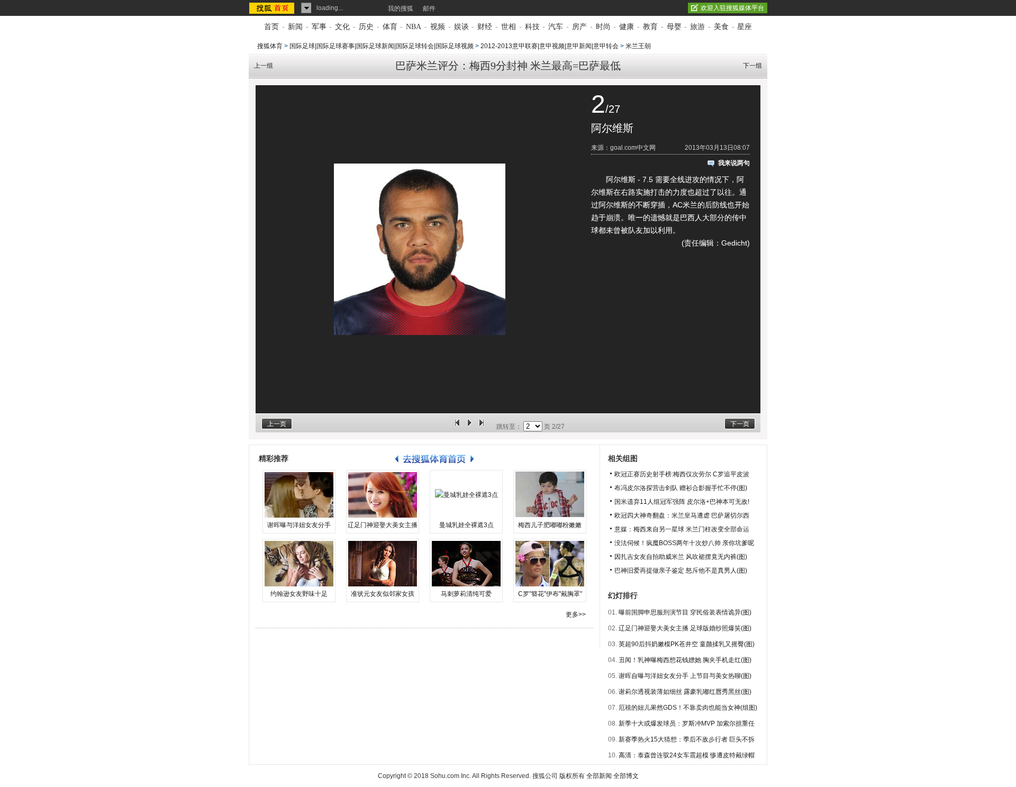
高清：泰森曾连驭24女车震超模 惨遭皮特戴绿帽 (687, 755)
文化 (342, 27)
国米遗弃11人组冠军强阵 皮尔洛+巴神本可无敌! (681, 501)
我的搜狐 (400, 8)
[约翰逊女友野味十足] (299, 563)
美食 (721, 27)
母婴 (674, 27)
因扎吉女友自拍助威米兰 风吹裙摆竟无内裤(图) (680, 556)
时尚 (603, 27)
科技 (532, 27)
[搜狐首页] (272, 8)
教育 (650, 27)
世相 (508, 27)
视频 (437, 27)
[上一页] (457, 426)
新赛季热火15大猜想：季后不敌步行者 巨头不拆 (687, 739)
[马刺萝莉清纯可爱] (466, 563)
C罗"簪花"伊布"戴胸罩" (550, 594)
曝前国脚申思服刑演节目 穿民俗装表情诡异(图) (685, 612)
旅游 (697, 27)
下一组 (752, 65)
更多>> (576, 614)
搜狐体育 (270, 46)
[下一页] (481, 426)
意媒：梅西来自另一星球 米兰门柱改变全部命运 (681, 529)
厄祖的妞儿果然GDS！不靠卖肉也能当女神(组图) (688, 707)
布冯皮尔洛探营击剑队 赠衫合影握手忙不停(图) (680, 488)
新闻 (295, 27)
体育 (390, 27)
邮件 (429, 8)
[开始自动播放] (469, 426)
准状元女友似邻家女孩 (382, 594)
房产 (579, 27)
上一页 (276, 424)
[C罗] (550, 563)
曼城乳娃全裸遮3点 (466, 525)
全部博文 (626, 776)
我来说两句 (734, 163)
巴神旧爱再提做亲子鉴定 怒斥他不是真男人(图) (680, 570)
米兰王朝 (638, 46)
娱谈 (461, 27)
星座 (744, 27)
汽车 (555, 27)
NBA (413, 27)
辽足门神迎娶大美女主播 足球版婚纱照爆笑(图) (685, 628)
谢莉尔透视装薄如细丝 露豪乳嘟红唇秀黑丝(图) (685, 691)
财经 (484, 27)
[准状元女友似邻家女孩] (383, 563)
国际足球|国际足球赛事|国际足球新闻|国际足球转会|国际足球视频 (381, 46)
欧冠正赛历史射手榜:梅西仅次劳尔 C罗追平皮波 (681, 474)
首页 (271, 27)
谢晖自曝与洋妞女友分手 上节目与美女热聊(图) (685, 676)
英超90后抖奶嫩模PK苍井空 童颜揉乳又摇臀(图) (687, 644)
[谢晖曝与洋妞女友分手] (299, 495)
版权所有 (572, 776)
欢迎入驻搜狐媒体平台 (732, 8)
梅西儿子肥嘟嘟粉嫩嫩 (550, 525)
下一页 (739, 424)
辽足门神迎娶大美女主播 (383, 525)
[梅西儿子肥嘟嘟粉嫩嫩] (550, 495)
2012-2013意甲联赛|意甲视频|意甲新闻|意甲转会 (549, 46)
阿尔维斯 (612, 128)
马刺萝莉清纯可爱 (466, 594)
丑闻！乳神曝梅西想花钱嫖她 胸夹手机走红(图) (685, 660)
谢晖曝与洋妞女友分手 (299, 525)
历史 (366, 27)
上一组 (263, 65)
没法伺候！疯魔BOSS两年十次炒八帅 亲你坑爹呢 (684, 543)
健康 (626, 27)
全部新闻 (599, 776)
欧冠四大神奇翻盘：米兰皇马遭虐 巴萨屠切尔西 (681, 515)
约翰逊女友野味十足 (299, 594)
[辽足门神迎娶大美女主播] (383, 495)
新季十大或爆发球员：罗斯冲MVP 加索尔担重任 (687, 723)
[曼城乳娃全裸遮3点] (466, 495)
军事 (319, 27)
